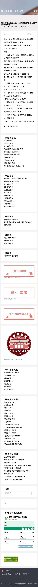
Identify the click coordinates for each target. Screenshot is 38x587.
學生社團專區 (8, 192)
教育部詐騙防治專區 (11, 462)
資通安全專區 (8, 413)
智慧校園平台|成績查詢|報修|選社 (15, 179)
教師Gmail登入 (9, 160)
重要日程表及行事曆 (11, 256)
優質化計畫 (7, 387)
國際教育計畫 (8, 389)
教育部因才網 (8, 474)
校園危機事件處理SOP (11, 424)
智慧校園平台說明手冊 (11, 152)
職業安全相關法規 (10, 430)
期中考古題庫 (8, 195)
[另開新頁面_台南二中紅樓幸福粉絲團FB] (19, 319)
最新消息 (29, 34)
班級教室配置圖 (9, 419)
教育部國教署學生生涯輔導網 (14, 460)
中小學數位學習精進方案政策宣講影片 (17, 471)
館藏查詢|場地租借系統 (12, 155)
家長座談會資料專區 (11, 219)
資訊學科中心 (8, 381)
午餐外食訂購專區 (10, 204)
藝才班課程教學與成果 (11, 441)
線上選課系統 (8, 184)
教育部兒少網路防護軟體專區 (14, 479)
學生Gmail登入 (9, 201)
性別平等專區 (8, 410)
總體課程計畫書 (9, 402)
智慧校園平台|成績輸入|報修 (13, 149)
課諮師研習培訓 (9, 375)
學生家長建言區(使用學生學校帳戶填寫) (18, 222)
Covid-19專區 (8, 405)
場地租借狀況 (8, 157)
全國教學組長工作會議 (11, 373)
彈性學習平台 (8, 187)
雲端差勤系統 (8, 141)
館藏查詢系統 (8, 190)
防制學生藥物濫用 (10, 433)
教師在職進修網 (9, 163)
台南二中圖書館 (9, 457)
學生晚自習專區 (9, 206)
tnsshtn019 (8, 34)
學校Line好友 (8, 408)
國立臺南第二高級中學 (12, 11)
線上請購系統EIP (9, 146)
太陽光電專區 (8, 243)
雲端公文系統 (8, 143)
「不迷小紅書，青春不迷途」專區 (15, 476)
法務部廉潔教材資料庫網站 (13, 444)
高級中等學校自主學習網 (12, 468)
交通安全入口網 (9, 439)
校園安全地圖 (8, 416)
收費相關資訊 (8, 240)
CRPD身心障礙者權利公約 (13, 427)
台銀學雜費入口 (9, 198)
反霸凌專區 (7, 422)
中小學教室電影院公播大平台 (14, 166)
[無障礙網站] (11, 559)
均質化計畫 (7, 384)
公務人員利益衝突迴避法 (12, 436)
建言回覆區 (7, 225)
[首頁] (1, 27)
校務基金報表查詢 (10, 238)
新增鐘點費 (7, 378)
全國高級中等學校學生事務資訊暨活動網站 (18, 465)
